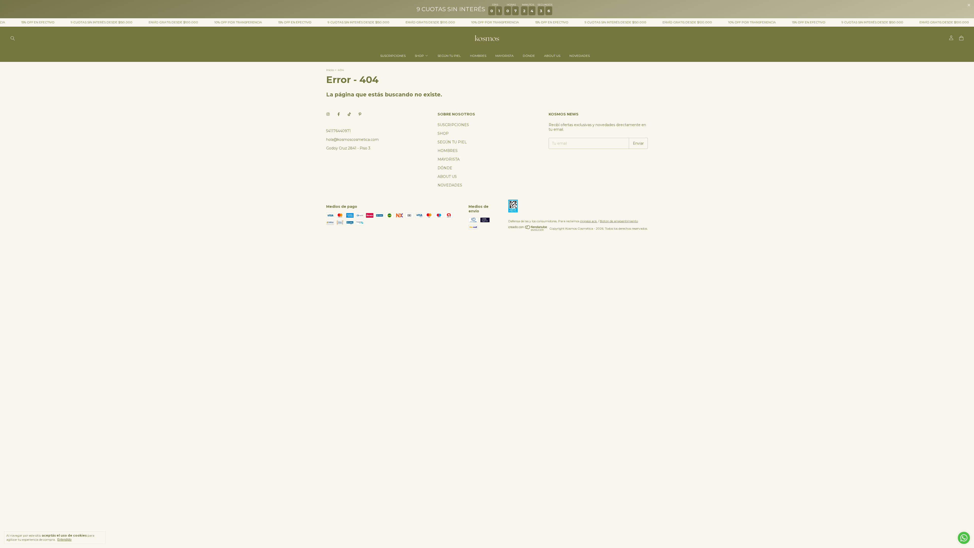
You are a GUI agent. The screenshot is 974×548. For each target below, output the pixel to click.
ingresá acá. (588, 221)
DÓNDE (529, 56)
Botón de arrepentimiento (619, 221)
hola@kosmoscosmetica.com (352, 139)
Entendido (64, 539)
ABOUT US (552, 56)
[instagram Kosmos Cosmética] (328, 114)
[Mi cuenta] (951, 38)
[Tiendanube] (528, 230)
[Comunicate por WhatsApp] (964, 538)
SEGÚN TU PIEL (449, 56)
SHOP (419, 56)
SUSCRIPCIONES (393, 56)
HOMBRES (478, 56)
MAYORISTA (504, 56)
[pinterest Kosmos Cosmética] (360, 114)
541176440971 (338, 131)
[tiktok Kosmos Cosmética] (349, 114)
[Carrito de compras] (961, 38)
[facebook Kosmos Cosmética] (338, 114)
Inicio (330, 70)
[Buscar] (12, 38)
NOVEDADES (579, 56)
